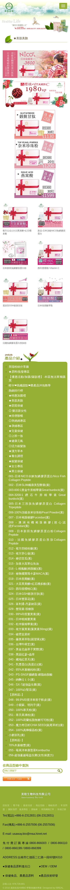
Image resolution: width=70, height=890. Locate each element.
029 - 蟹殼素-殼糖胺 (21, 608)
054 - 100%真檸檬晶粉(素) (25, 730)
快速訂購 (61, 809)
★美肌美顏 (16, 400)
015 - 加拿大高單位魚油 (24, 563)
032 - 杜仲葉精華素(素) (23, 624)
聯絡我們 (52, 805)
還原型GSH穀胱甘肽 (12, 305)
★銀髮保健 (16, 461)
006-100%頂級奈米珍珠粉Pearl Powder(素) (36, 512)
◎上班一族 (16, 435)
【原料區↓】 (16, 694)
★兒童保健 (16, 430)
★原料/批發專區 (19, 371)
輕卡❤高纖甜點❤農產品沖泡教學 (30, 385)
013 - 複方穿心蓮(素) (22, 553)
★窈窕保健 (16, 405)
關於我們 (12, 809)
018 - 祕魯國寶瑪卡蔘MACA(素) (29, 573)
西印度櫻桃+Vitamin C (48, 268)
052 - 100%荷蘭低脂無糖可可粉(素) (31, 719)
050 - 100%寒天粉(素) (22, 709)
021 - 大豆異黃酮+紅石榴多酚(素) (30, 583)
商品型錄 (40, 805)
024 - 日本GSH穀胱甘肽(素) (26, 593)
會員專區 (23, 809)
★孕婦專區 (16, 425)
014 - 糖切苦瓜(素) (20, 558)
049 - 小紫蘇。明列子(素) (25, 704)
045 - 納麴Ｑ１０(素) (22, 679)
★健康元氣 (16, 440)
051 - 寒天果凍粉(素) (22, 714)
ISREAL (59, 888)
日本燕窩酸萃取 (45, 305)
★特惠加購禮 (17, 395)
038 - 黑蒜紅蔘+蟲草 (22, 654)
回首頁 (6, 805)
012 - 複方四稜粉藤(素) (23, 548)
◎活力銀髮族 (17, 446)
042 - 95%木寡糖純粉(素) (25, 669)
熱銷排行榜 (16, 390)
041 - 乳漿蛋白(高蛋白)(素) (25, 664)
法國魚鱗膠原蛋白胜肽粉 (14, 343)
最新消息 (27, 805)
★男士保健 (16, 471)
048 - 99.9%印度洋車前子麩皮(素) (30, 699)
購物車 (34, 809)
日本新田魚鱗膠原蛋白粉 (14, 268)
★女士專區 (16, 466)
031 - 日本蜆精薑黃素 (22, 619)
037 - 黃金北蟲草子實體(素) (26, 649)
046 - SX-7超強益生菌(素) (25, 684)
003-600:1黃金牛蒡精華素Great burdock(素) (36, 489)
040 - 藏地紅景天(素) (22, 659)
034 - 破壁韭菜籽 (19, 634)
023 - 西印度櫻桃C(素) (23, 588)
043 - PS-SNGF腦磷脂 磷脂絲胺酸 (30, 674)
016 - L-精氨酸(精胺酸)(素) (25, 568)
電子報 (16, 805)
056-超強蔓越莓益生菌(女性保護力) (31, 755)
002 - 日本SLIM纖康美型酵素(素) (29, 484)
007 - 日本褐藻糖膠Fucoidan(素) (29, 517)
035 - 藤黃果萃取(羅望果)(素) (27, 639)
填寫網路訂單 (47, 809)
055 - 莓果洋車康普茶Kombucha (29, 750)
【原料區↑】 (16, 740)
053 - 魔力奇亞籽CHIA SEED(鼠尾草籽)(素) (36, 725)
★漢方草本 (16, 451)
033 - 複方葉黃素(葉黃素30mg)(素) (30, 629)
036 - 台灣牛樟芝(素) (22, 644)
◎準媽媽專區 (17, 420)
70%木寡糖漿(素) (20, 745)
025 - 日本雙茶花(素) (22, 598)
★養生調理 (16, 456)
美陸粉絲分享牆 (19, 366)
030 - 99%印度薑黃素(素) (25, 614)
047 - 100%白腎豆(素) (22, 689)
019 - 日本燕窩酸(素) (22, 578)
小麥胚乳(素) (17, 735)
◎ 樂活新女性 (18, 410)
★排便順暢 (16, 415)
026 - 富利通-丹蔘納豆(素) (25, 603)
